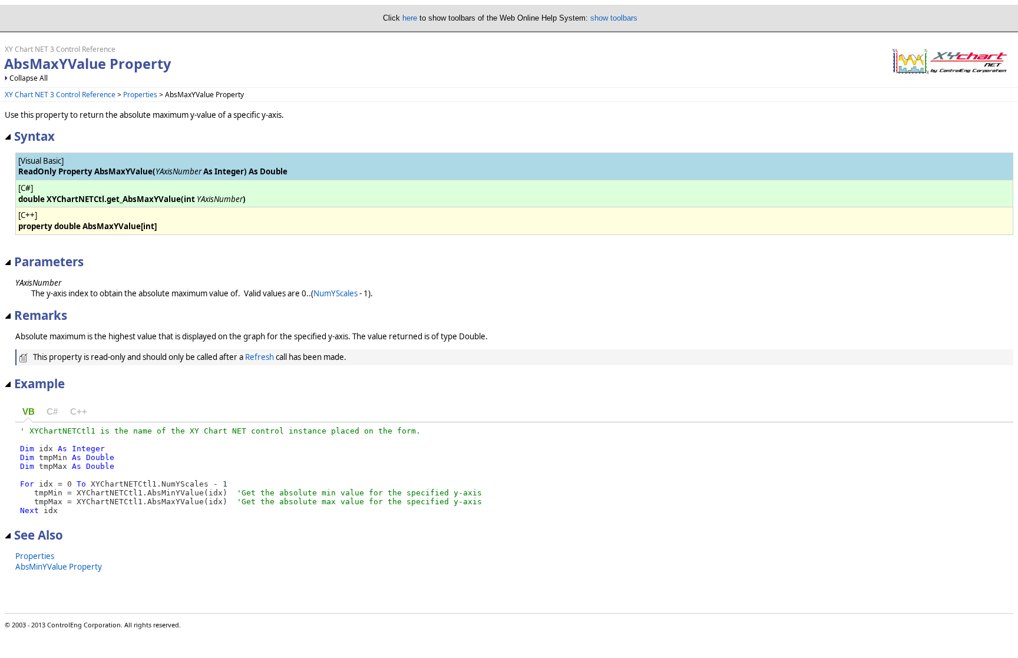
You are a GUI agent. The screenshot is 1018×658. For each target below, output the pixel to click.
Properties (140, 95)
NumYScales (335, 293)
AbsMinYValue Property (58, 566)
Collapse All (28, 78)
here (409, 18)
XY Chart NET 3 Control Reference (60, 95)
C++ (78, 411)
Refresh (259, 357)
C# (52, 411)
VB (28, 411)
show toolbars (613, 18)
